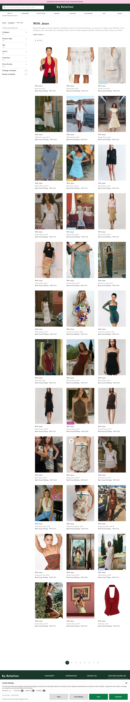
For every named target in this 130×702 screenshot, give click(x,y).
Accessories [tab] (88, 13)
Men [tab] (104, 13)
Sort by (39, 40)
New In (10, 13)
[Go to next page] (98, 663)
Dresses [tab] (56, 13)
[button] (14, 33)
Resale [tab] (120, 13)
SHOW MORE (37, 35)
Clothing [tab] (72, 13)
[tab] (9, 13)
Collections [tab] (41, 13)
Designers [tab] (25, 13)
